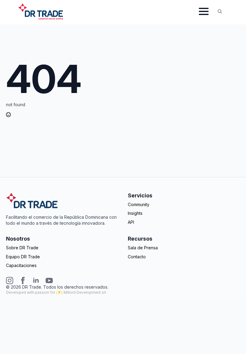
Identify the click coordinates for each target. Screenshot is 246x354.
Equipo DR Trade (23, 256)
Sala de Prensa (143, 247)
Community (138, 204)
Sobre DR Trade (22, 247)
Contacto (137, 256)
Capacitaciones (21, 265)
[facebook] (22, 280)
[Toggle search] (220, 11)
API (131, 222)
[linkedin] (36, 280)
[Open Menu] (203, 11)
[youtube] (49, 280)
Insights (135, 213)
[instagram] (9, 280)
